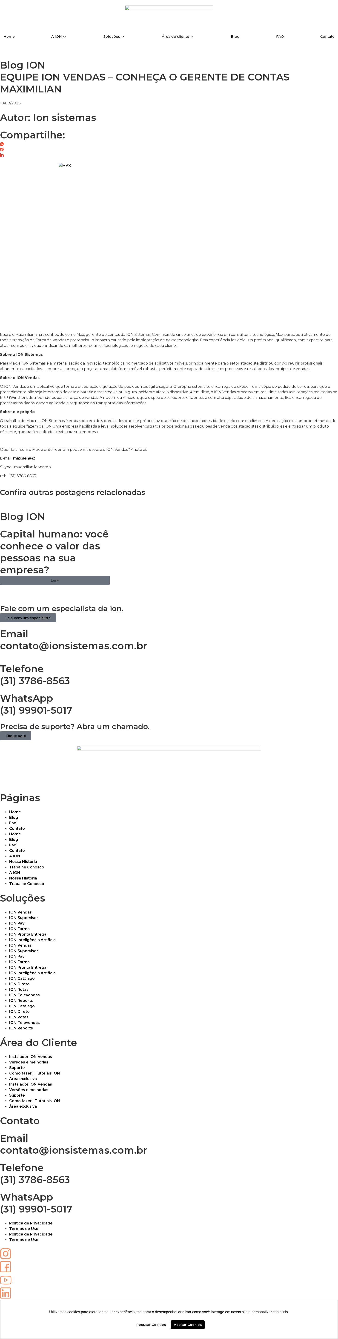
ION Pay (16, 923)
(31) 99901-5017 (36, 710)
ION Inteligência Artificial (33, 940)
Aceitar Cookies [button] (188, 1325)
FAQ (280, 36)
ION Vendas (20, 912)
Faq (12, 823)
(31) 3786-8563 (35, 681)
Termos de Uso (23, 1229)
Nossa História (23, 861)
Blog (235, 36)
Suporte (17, 1068)
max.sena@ (24, 458)
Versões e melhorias (28, 1062)
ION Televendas (24, 995)
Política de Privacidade (31, 1223)
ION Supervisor (23, 918)
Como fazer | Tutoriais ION (34, 1073)
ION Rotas (19, 989)
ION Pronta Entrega (27, 934)
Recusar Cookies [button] (151, 1325)
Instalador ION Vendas (30, 1057)
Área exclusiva (23, 1079)
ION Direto (19, 984)
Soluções (111, 36)
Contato (327, 36)
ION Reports (21, 1000)
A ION (56, 36)
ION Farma (19, 929)
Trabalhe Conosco (26, 867)
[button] (55, 580)
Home (9, 36)
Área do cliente (175, 36)
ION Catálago (22, 978)
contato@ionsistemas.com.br (73, 646)
